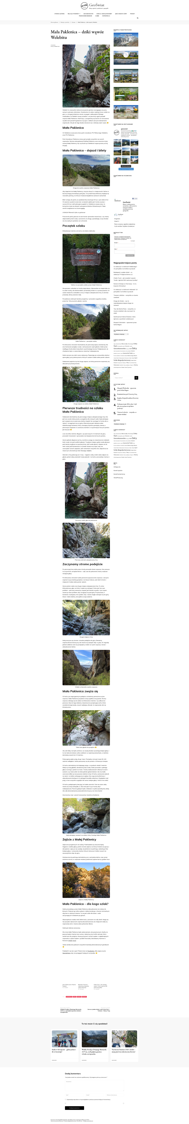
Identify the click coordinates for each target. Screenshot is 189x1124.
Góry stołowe (128, 351)
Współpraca (106, 16)
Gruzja (127, 348)
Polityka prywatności (88, 1121)
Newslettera (66, 953)
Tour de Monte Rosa (132, 362)
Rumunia (127, 358)
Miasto (135, 355)
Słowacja (124, 362)
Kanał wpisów (118, 470)
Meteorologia (130, 355)
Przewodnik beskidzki (85, 16)
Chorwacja (69, 996)
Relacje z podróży (73, 13)
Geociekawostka (120, 348)
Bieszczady (124, 344)
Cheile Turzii (72, 940)
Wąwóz (79, 996)
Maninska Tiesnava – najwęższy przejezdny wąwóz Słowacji (83, 986)
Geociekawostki (88, 13)
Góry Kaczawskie (117, 351)
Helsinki (133, 351)
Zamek (122, 367)
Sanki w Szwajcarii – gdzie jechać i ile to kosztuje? (64, 1050)
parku (83, 208)
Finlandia (127, 346)
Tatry (127, 362)
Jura (122, 353)
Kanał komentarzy (119, 474)
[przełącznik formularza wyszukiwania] (137, 18)
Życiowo (129, 367)
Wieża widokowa (126, 365)
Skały (133, 358)
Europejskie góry (121, 346)
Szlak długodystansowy (122, 360)
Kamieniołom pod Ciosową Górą (127, 394)
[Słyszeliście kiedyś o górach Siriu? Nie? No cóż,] (126, 151)
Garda (130, 346)
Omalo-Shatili (116, 358)
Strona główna (59, 13)
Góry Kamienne (123, 351)
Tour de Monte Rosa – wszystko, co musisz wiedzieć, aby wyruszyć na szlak (125, 311)
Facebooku (91, 951)
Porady (132, 13)
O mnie (97, 16)
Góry (74, 996)
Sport (135, 358)
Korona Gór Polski (128, 353)
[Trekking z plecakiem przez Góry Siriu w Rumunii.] (134, 143)
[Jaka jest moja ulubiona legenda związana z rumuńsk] (117, 151)
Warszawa (116, 365)
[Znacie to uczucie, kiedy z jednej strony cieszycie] (117, 143)
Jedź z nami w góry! (121, 13)
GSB (130, 348)
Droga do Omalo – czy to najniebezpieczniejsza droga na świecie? (123, 303)
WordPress (79, 1121)
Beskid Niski (118, 343)
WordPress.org (118, 478)
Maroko (125, 355)
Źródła (126, 367)
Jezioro (118, 353)
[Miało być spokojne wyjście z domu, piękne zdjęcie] (117, 160)
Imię (115, 249)
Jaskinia (115, 353)
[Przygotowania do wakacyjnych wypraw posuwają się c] (134, 160)
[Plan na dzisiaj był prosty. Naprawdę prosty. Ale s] (134, 151)
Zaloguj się (117, 467)
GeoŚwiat (96, 5)
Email (116, 243)
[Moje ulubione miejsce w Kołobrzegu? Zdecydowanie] (126, 160)
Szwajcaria (119, 362)
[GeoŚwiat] (118, 200)
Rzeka (130, 358)
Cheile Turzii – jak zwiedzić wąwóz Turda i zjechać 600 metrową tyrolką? (100, 986)
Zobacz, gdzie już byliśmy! (104, 13)
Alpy (115, 343)
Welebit (84, 996)
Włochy (136, 365)
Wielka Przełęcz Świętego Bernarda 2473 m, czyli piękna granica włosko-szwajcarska (94, 1051)
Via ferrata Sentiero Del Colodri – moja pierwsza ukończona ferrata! (123, 1050)
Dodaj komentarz (55, 46)
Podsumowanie (122, 358)
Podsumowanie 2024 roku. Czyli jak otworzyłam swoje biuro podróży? (127, 406)
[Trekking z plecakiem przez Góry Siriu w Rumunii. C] (126, 143)
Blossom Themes (63, 1121)
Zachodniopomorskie (117, 367)
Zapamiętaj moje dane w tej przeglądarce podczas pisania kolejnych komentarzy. (89, 1099)
